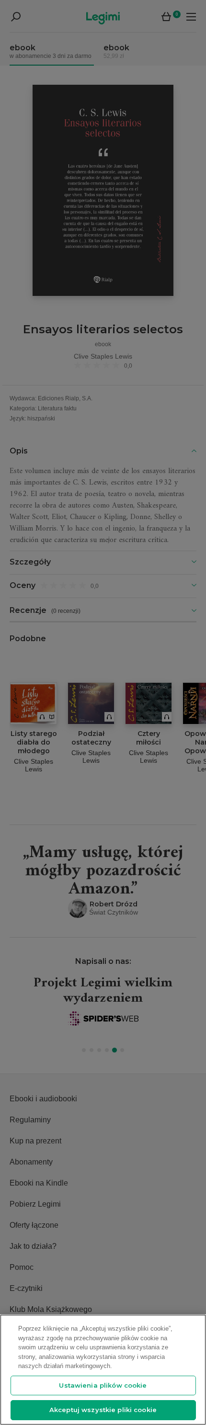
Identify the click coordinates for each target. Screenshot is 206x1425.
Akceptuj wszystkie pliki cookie (103, 1410)
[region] (103, 1369)
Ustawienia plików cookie (103, 1385)
